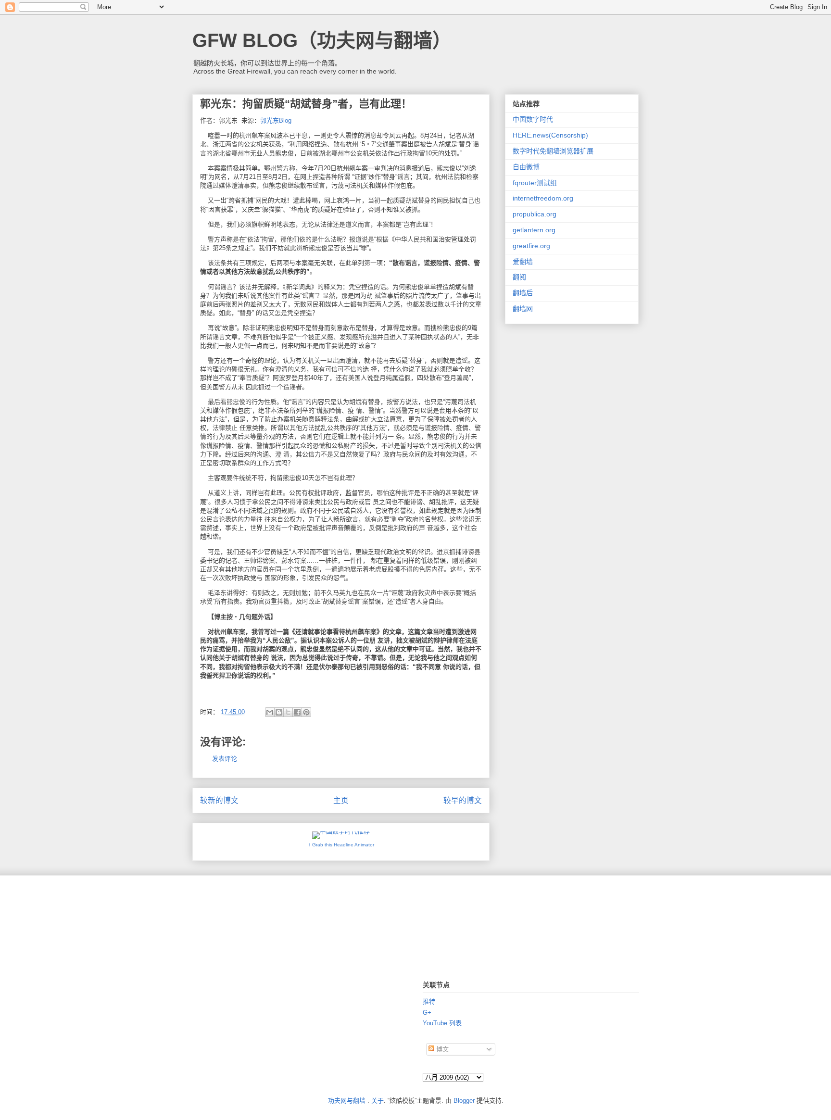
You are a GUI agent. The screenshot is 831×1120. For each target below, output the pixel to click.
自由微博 (526, 167)
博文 (441, 1049)
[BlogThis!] (279, 712)
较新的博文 (219, 800)
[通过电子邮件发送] (270, 712)
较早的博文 (462, 800)
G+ (427, 1012)
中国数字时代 (533, 119)
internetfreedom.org (543, 198)
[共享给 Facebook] (297, 712)
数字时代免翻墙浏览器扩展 (553, 151)
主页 (341, 800)
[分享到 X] (288, 712)
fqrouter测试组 (535, 183)
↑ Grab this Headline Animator (341, 844)
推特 (429, 1001)
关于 (377, 1100)
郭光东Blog (275, 120)
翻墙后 (523, 293)
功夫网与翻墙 (346, 1100)
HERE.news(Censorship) (550, 135)
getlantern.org (534, 230)
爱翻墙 (523, 261)
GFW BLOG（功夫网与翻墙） (322, 40)
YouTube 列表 (442, 1023)
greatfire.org (531, 246)
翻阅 (519, 277)
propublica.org (534, 214)
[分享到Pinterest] (306, 712)
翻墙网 (523, 309)
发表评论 (224, 758)
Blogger (464, 1100)
